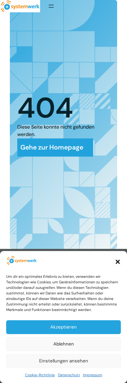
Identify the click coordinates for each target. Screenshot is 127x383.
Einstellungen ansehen (63, 361)
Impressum (92, 375)
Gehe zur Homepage (51, 147)
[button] (118, 262)
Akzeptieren (63, 327)
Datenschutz (69, 375)
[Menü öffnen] (51, 6)
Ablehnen (63, 344)
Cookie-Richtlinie (40, 375)
